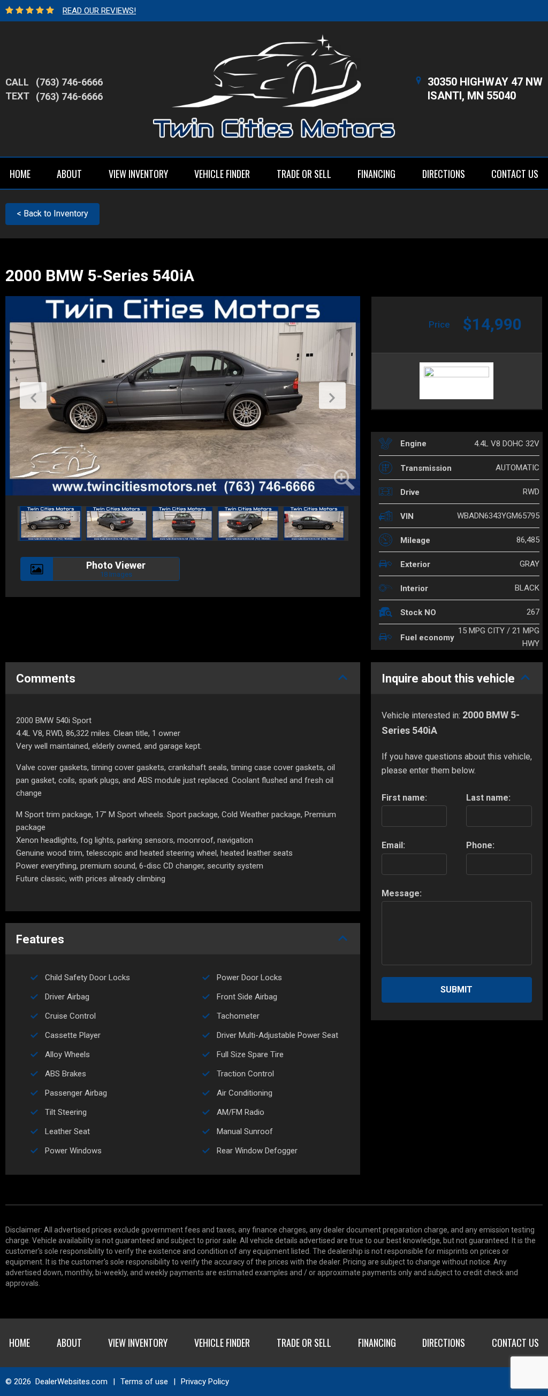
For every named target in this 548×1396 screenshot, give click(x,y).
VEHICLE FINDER (222, 174)
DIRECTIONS (443, 174)
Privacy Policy (205, 1381)
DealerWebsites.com (71, 1381)
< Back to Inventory (52, 213)
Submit (456, 989)
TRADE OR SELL (304, 174)
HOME (20, 174)
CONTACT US (514, 174)
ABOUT (69, 174)
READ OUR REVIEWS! (99, 10)
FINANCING (376, 174)
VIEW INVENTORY (138, 174)
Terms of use (144, 1381)
